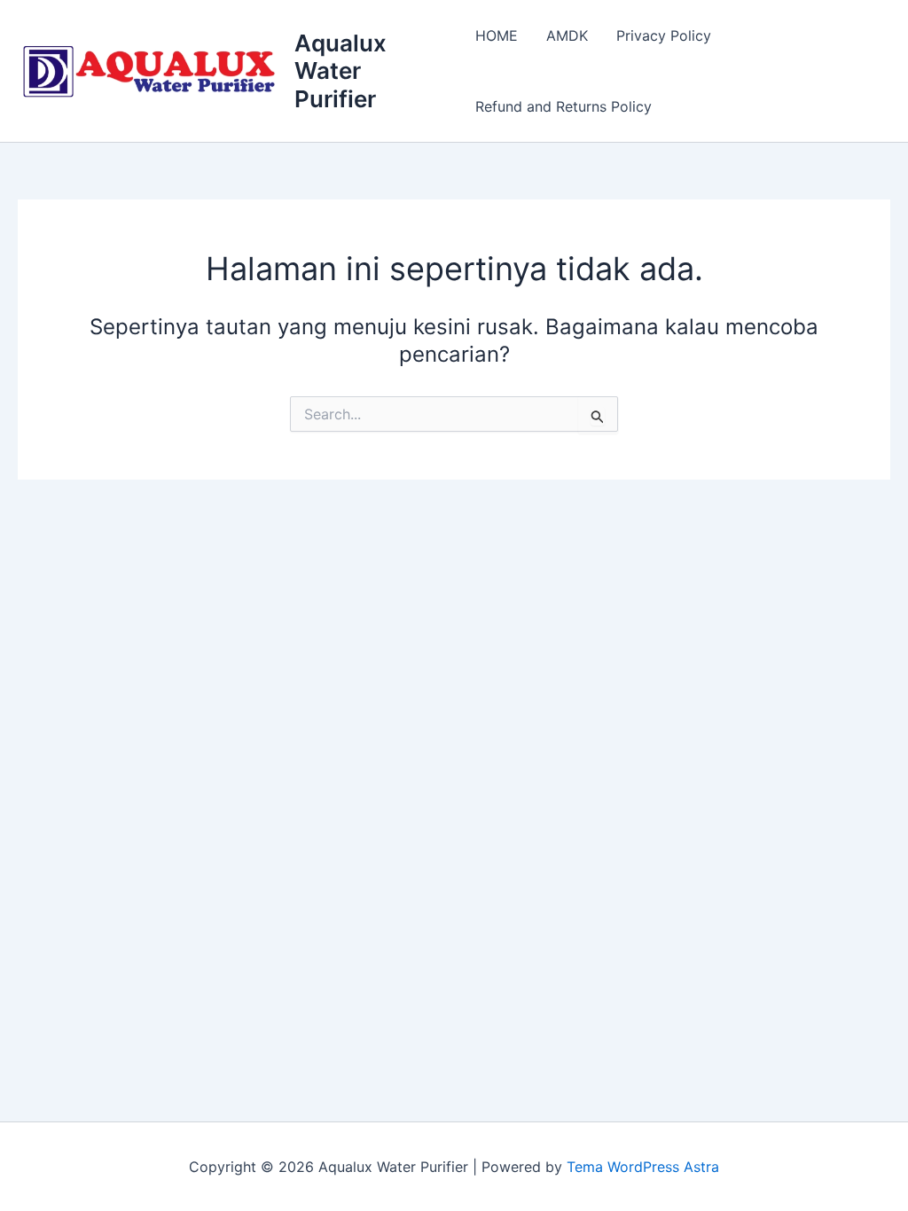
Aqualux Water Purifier (340, 70)
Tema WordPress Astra (643, 1167)
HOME (496, 35)
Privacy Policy (663, 35)
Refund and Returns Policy (563, 106)
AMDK (567, 35)
